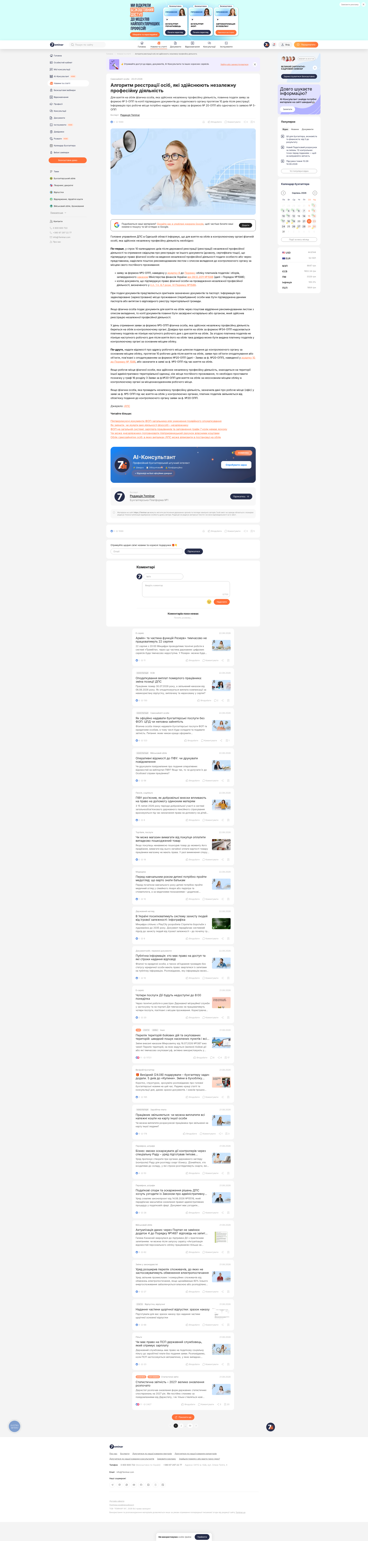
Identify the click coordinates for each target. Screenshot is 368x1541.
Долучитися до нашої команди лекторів (152, 1453)
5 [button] (293, 210)
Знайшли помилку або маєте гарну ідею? (199, 1459)
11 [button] (289, 216)
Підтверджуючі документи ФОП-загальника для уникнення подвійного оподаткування (166, 421)
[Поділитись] (222, 660)
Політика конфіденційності (121, 1505)
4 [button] (288, 210)
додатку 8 (173, 272)
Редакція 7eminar (130, 115)
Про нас (57, 242)
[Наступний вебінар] (315, 68)
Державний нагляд (145, 911)
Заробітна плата (158, 1109)
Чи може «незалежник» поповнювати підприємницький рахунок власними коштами (165, 433)
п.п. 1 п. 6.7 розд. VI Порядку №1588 (173, 285)
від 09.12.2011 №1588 (200, 276)
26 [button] (293, 226)
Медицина (141, 872)
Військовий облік (158, 753)
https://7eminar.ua (141, 512)
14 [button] (304, 216)
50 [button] (190, 1426)
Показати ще (185, 1417)
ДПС (127, 406)
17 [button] (283, 221)
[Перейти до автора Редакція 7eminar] (119, 496)
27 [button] (298, 226)
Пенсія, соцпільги (144, 793)
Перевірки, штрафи (145, 1146)
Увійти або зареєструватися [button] (234, 64)
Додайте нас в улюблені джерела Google (180, 223)
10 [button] (283, 216)
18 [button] (288, 221)
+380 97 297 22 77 (172, 1465)
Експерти (124, 1453)
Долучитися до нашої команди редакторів (196, 1453)
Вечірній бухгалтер (145, 1070)
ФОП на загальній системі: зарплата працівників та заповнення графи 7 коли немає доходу (169, 429)
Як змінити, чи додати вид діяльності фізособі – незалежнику (149, 425)
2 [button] (181, 1426)
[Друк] (203, 122)
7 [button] (304, 210)
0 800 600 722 (140, 1465)
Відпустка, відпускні (155, 1304)
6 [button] (299, 210)
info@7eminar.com (125, 1472)
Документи (307, 129)
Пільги (139, 1337)
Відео (285, 129)
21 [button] (304, 221)
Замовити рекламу (349, 4)
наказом (142, 276)
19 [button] (294, 221)
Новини (295, 129)
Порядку (190, 272)
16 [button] (314, 216)
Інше (162, 1030)
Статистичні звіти (169, 1377)
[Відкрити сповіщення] (274, 45)
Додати (245, 225)
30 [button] (314, 226)
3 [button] (283, 210)
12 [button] (294, 216)
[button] (196, 1426)
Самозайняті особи (120, 79)
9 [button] (314, 210)
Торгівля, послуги (144, 832)
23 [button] (314, 221)
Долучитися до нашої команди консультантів (131, 1459)
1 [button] (175, 1426)
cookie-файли (184, 1537)
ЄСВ (152, 673)
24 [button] (283, 226)
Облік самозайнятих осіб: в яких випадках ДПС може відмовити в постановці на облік (166, 437)
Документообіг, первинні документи (154, 951)
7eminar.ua (240, 1512)
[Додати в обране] (228, 660)
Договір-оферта (116, 1501)
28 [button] (303, 226)
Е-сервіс (140, 633)
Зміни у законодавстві (147, 1264)
